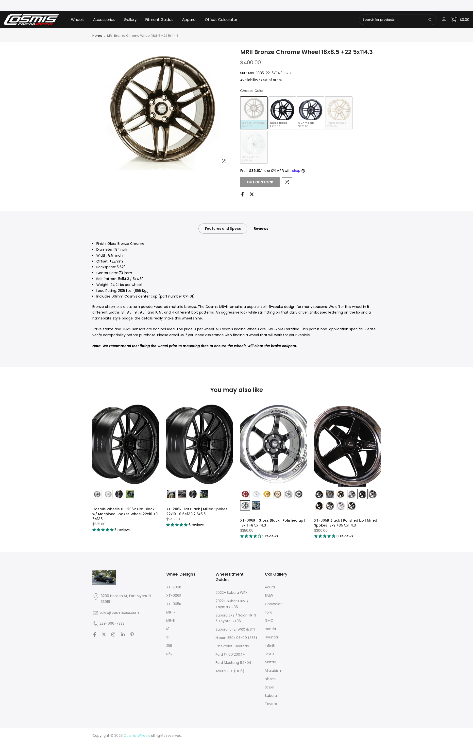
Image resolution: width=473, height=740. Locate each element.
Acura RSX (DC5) (230, 671)
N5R (169, 654)
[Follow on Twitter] (104, 634)
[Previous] (101, 444)
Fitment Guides (159, 19)
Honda (270, 628)
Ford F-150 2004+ (230, 654)
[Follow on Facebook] (94, 634)
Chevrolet (273, 603)
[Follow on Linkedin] (122, 634)
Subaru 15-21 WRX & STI (235, 629)
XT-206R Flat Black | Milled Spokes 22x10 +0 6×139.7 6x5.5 (196, 511)
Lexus (269, 654)
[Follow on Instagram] (113, 634)
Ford (268, 612)
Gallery (130, 19)
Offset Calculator (221, 19)
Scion (269, 687)
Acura (270, 587)
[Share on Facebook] (242, 194)
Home (97, 35)
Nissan (270, 678)
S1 (167, 637)
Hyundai (272, 637)
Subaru (271, 695)
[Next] (372, 444)
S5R (169, 645)
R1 (167, 628)
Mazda (270, 662)
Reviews (261, 228)
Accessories (104, 19)
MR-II (170, 620)
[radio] (254, 112)
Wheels (77, 19)
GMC (269, 620)
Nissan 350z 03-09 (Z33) (236, 637)
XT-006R (173, 595)
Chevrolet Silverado (232, 646)
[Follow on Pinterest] (132, 634)
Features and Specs (223, 228)
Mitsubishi (273, 670)
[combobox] (398, 20)
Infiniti (270, 645)
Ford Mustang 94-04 (233, 662)
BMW (269, 595)
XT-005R (173, 603)
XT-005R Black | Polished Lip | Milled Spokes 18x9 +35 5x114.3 (345, 523)
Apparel (189, 19)
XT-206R (173, 587)
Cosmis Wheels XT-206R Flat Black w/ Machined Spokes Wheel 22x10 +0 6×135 (125, 514)
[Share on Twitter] (252, 194)
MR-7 (170, 612)
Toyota (271, 703)
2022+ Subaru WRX (232, 592)
